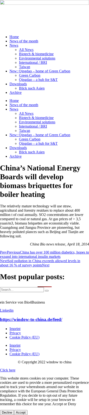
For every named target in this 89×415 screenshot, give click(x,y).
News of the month (23, 41)
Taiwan (24, 67)
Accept (21, 412)
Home (14, 37)
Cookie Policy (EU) (24, 337)
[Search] (47, 290)
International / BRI (33, 62)
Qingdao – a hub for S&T (38, 80)
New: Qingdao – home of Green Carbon (39, 71)
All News (26, 50)
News (13, 45)
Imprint (14, 329)
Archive (15, 92)
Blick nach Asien (32, 88)
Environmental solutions (37, 58)
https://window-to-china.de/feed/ (31, 319)
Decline (7, 412)
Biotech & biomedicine (36, 54)
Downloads (18, 84)
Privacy (15, 333)
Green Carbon (29, 75)
